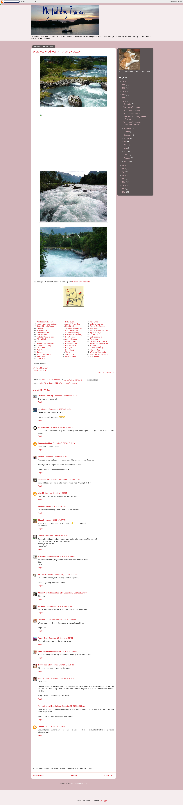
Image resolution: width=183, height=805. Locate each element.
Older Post (109, 776)
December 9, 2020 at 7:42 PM (56, 536)
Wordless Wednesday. (131, 110)
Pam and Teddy (44, 620)
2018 (124, 169)
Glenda (41, 727)
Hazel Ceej (69, 326)
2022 (124, 94)
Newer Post (38, 776)
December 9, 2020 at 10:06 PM (63, 556)
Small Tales (41, 356)
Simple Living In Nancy (45, 326)
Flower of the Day (96, 348)
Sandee (41, 457)
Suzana (39, 352)
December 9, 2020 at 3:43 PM (69, 480)
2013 (124, 185)
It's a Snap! (94, 322)
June (126, 145)
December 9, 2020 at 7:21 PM (54, 507)
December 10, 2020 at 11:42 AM (61, 638)
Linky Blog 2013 (110, 372)
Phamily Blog (95, 350)
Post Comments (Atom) (78, 784)
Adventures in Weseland (99, 354)
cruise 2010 (43, 383)
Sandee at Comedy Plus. (81, 282)
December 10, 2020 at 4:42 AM (60, 606)
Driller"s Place (70, 341)
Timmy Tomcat (44, 665)
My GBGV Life (42, 330)
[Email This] (88, 380)
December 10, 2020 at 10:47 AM (64, 620)
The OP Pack (70, 354)
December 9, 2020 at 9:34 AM (60, 409)
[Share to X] (92, 380)
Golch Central (70, 345)
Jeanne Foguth (71, 339)
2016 (124, 175)
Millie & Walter (70, 356)
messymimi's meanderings (47, 324)
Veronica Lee (43, 606)
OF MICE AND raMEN (98, 341)
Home (74, 776)
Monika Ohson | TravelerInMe (49, 706)
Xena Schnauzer (43, 333)
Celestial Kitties (71, 343)
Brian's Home (70, 337)
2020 (124, 101)
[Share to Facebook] (94, 380)
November (128, 128)
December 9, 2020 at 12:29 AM (65, 396)
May (125, 148)
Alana (40, 507)
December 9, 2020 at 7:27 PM (54, 520)
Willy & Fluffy (41, 339)
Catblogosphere (96, 337)
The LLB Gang (95, 345)
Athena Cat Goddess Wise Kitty (50, 593)
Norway (51, 383)
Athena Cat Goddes (97, 326)
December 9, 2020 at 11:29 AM (61, 427)
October (127, 132)
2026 (124, 81)
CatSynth (68, 348)
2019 (124, 165)
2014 (124, 182)
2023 (124, 91)
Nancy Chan (43, 638)
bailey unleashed (96, 324)
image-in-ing (41, 358)
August (127, 138)
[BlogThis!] (90, 380)
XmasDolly (94, 328)
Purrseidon (94, 339)
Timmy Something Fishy (99, 343)
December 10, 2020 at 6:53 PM (62, 665)
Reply (40, 402)
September (128, 135)
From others (94, 356)
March (126, 155)
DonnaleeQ (69, 350)
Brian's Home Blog (45, 396)
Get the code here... (40, 370)
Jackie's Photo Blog (72, 324)
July (125, 141)
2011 (124, 192)
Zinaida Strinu (43, 678)
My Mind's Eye (95, 333)
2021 (124, 98)
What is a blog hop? (40, 368)
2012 (124, 189)
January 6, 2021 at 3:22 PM (54, 727)
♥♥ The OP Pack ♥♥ (45, 575)
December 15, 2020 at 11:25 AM (62, 678)
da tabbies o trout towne (47, 480)
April (126, 151)
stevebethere (43, 409)
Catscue (40, 341)
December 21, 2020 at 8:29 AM (73, 706)
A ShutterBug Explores (45, 337)
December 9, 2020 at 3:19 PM (64, 443)
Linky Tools (101, 372)
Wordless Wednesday (45, 322)
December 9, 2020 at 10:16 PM (65, 575)
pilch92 (41, 493)
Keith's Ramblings (43, 335)
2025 (124, 85)
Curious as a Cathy (44, 345)
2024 (124, 88)
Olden (57, 383)
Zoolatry (40, 328)
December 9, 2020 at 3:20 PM (56, 457)
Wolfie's (40, 350)
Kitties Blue (41, 348)
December (128, 104)
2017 (124, 172)
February (127, 158)
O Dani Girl (94, 335)
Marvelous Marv (44, 556)
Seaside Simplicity (72, 333)
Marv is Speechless (44, 354)
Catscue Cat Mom (45, 443)
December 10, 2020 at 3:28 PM (65, 651)
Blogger (104, 801)
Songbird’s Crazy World (46, 343)
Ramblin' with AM (71, 330)
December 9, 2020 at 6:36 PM (55, 493)
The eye (68, 352)
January (127, 161)
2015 (124, 179)
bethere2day (70, 322)
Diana (40, 520)
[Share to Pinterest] (96, 380)
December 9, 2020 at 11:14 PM (75, 593)
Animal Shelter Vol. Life (99, 330)
